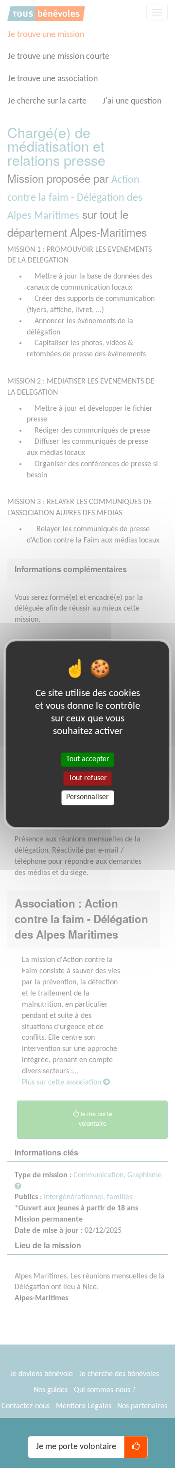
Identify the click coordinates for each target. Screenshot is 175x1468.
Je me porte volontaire (76, 1446)
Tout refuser (88, 778)
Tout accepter (87, 759)
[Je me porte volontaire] (136, 1447)
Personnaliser (87, 798)
